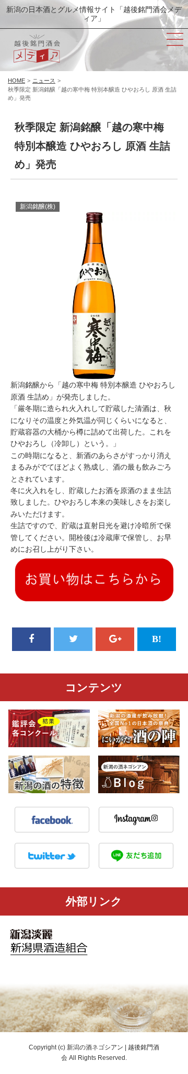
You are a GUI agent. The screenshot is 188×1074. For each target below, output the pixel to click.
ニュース (43, 80)
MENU (175, 39)
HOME (16, 80)
